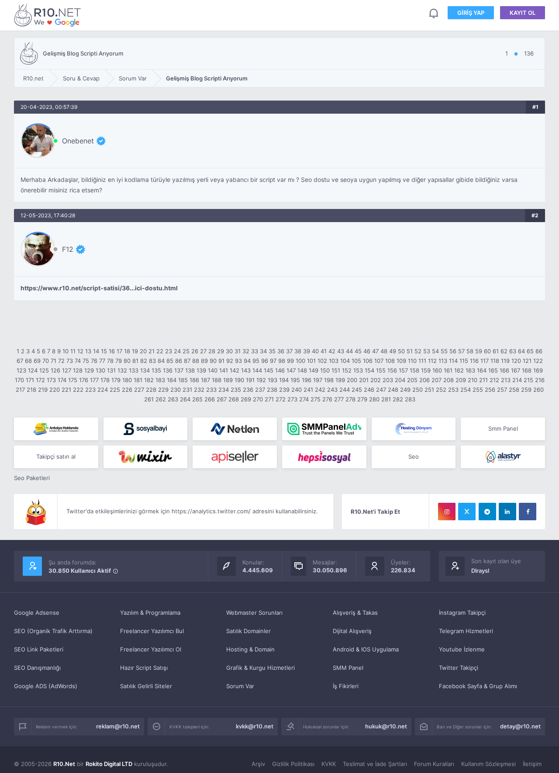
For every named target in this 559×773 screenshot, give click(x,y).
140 (212, 370)
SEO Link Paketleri (38, 649)
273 (292, 399)
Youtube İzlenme (462, 649)
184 (171, 379)
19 (135, 351)
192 (261, 379)
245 (357, 389)
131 (111, 370)
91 (221, 360)
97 (273, 360)
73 (69, 360)
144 (257, 370)
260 (538, 389)
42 (331, 351)
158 (414, 370)
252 (441, 389)
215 (528, 379)
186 (194, 379)
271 (269, 399)
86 (178, 360)
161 (448, 370)
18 (127, 351)
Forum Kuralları (434, 763)
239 (284, 389)
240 (296, 389)
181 (138, 379)
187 (205, 379)
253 (453, 389)
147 (291, 370)
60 (487, 351)
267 (222, 399)
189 (228, 379)
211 (483, 379)
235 (236, 389)
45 (358, 351)
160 (437, 370)
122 (538, 360)
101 (311, 360)
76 (94, 360)
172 (40, 379)
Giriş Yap (470, 12)
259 (526, 389)
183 (160, 379)
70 (45, 360)
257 (502, 389)
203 (388, 379)
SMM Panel (348, 667)
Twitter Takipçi (458, 667)
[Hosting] (235, 429)
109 (401, 360)
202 (375, 379)
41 (324, 351)
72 (61, 360)
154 (369, 370)
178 (105, 379)
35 (272, 351)
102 (322, 360)
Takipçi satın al (56, 456)
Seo (413, 456)
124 (33, 370)
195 (295, 379)
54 (435, 351)
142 (234, 370)
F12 (67, 249)
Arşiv (258, 763)
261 (149, 399)
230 (175, 389)
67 (20, 360)
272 (281, 399)
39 (306, 351)
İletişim (532, 763)
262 (160, 399)
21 (151, 351)
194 (284, 379)
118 (494, 360)
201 (364, 379)
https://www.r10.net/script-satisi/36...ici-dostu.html (99, 288)
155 (381, 370)
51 (410, 351)
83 (152, 360)
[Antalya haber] (56, 429)
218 (31, 389)
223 (90, 389)
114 (453, 360)
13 (88, 351)
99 (290, 360)
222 (78, 389)
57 (461, 351)
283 (410, 399)
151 (335, 370)
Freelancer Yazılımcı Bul (152, 630)
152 (347, 370)
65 (530, 351)
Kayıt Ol (522, 12)
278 (350, 399)
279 (362, 399)
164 (482, 370)
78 (110, 360)
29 (220, 351)
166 (504, 370)
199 (340, 379)
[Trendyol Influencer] (146, 457)
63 (512, 351)
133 (133, 370)
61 (496, 351)
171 (30, 379)
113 (442, 360)
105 (356, 360)
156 (392, 370)
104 (345, 360)
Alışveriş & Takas (355, 612)
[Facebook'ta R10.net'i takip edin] (527, 511)
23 (168, 351)
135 (156, 370)
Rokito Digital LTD (109, 763)
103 (333, 360)
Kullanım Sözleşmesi (488, 763)
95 (255, 360)
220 (54, 389)
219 (43, 389)
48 (383, 351)
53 (426, 351)
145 (268, 370)
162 (459, 370)
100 (300, 360)
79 (118, 360)
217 (20, 389)
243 (332, 389)
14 (96, 351)
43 (340, 351)
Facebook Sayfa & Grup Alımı (478, 685)
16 (112, 351)
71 (53, 360)
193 (272, 379)
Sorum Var (240, 685)
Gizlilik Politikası (293, 763)
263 (173, 399)
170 (19, 379)
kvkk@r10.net (254, 726)
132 (122, 370)
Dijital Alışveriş (352, 630)
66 (538, 351)
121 (527, 360)
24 (177, 351)
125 (44, 370)
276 (327, 399)
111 (422, 360)
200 (352, 379)
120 (516, 360)
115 (463, 360)
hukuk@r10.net (386, 726)
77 (102, 360)
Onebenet (78, 140)
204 (400, 379)
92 (229, 360)
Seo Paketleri (32, 477)
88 (195, 360)
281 (386, 399)
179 (116, 379)
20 (143, 351)
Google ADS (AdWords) (45, 685)
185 (183, 379)
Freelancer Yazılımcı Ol (150, 649)
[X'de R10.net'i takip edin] (467, 511)
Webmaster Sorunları (254, 612)
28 (211, 351)
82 (143, 360)
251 (429, 389)
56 (452, 351)
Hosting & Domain (250, 649)
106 (368, 360)
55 (444, 351)
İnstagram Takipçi (462, 612)
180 (127, 379)
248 (393, 389)
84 (161, 360)
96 (264, 360)
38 (297, 351)
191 (250, 379)
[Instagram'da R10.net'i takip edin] (446, 511)
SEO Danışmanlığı (37, 667)
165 (493, 370)
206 (424, 379)
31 (238, 351)
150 (325, 370)
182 (149, 379)
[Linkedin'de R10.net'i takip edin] (507, 511)
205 (412, 379)
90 (213, 360)
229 (163, 389)
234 (223, 389)
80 (127, 360)
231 (187, 389)
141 (223, 370)
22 (159, 351)
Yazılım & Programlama (150, 612)
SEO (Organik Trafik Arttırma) (53, 630)
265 (197, 399)
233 (211, 389)
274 (304, 399)
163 (470, 370)
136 (168, 370)
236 (248, 389)
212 (494, 379)
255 (478, 389)
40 (315, 351)
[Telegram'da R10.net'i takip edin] (487, 511)
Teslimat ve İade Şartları (375, 763)
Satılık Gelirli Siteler (146, 685)
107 (378, 360)
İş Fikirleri (346, 685)
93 (238, 360)
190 (239, 379)
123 (21, 370)
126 (55, 370)
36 (280, 351)
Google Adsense (36, 612)
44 (349, 351)
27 (203, 351)
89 (204, 360)
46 (366, 351)
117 (484, 360)
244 (344, 389)
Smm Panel (503, 428)
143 (246, 370)
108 (390, 360)
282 (398, 399)
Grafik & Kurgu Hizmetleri (260, 667)
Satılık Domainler (248, 630)
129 (89, 370)
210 (472, 379)
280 (374, 399)
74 (78, 360)
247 (381, 389)
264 (185, 399)
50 (401, 351)
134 (145, 370)
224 (102, 389)
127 (66, 370)
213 (506, 379)
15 (104, 351)
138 (190, 370)
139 (201, 370)
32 (245, 351)
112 (432, 360)
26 (194, 351)
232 (199, 389)
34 (263, 351)
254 (465, 389)
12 (80, 351)
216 (540, 379)
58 (469, 351)
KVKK (328, 763)
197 (317, 379)
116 (474, 360)
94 (247, 360)
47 (375, 351)
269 (246, 399)
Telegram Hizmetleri (466, 630)
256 (490, 389)
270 (258, 399)
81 (135, 360)
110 (412, 360)
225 (115, 389)
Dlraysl (480, 570)
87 (187, 360)
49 (392, 351)
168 (526, 370)
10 (65, 351)
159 (426, 370)
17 (119, 351)
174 (62, 379)
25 (186, 351)
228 (151, 389)
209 (460, 379)
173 (51, 379)
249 (405, 389)
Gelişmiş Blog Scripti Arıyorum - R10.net (49, 15)
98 (281, 360)
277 (339, 399)
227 (139, 389)
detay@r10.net (520, 726)
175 (72, 379)
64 (521, 351)
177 (94, 379)
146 (280, 370)
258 (514, 389)
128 (78, 370)
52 (417, 351)
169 (538, 370)
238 (272, 389)
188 (216, 379)
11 (73, 351)
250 (417, 389)
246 (369, 389)
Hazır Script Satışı (144, 667)
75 (86, 360)
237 (260, 389)
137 (178, 370)
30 (229, 351)
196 (306, 379)
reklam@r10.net (118, 726)
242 (320, 389)
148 (302, 370)
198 (329, 379)
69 (37, 360)
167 (515, 370)
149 (313, 370)
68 (28, 360)
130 (100, 370)
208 (448, 379)
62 (503, 351)
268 (233, 399)
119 (505, 360)
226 (127, 389)
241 (308, 389)
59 (478, 351)
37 (289, 351)
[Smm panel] (324, 429)
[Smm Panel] (146, 429)
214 (517, 379)
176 (83, 379)
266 (209, 399)
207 (436, 379)
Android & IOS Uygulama (366, 649)
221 (66, 389)
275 (316, 399)
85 (169, 360)
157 (403, 370)
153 (358, 370)
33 (254, 351)
